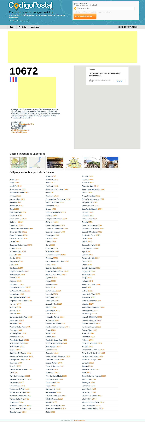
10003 (91, 212)
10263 (21, 402)
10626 (56, 320)
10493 (64, 343)
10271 (21, 337)
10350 (18, 196)
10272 (18, 350)
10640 (99, 225)
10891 (88, 251)
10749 (20, 261)
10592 (24, 232)
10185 (95, 202)
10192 (89, 278)
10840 (18, 314)
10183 (23, 386)
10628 (30, 229)
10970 (98, 301)
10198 (67, 356)
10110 (57, 297)
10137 (51, 193)
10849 (90, 281)
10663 (18, 242)
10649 (53, 330)
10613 (94, 314)
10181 (62, 366)
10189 (102, 350)
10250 (18, 258)
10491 (29, 369)
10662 (57, 301)
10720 (62, 405)
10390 (20, 363)
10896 (98, 327)
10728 (53, 288)
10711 (89, 265)
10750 (102, 199)
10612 (88, 288)
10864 (27, 376)
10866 (96, 248)
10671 (26, 193)
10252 (29, 379)
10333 (89, 261)
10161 (23, 199)
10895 (54, 242)
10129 (56, 206)
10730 (25, 235)
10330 (98, 405)
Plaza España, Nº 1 (26, 124)
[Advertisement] (72, 47)
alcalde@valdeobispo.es (20, 130)
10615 (53, 333)
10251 (24, 189)
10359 (54, 278)
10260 (102, 353)
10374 (21, 320)
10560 (92, 274)
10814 (60, 399)
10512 (64, 274)
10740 (102, 189)
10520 (57, 235)
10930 (99, 317)
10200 (53, 386)
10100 (91, 304)
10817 (91, 215)
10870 (55, 238)
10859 (62, 360)
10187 (53, 183)
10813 (26, 340)
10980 (91, 183)
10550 (90, 193)
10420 (96, 369)
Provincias (22, 27)
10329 (65, 219)
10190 (62, 225)
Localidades (35, 27)
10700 (18, 278)
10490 (63, 396)
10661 (30, 356)
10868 (22, 274)
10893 (54, 402)
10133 (18, 255)
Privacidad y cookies (79, 420)
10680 (58, 291)
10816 (97, 268)
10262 (91, 176)
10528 (18, 366)
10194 (18, 310)
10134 (94, 219)
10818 (101, 229)
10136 (20, 222)
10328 (63, 255)
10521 (15, 373)
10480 (27, 297)
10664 (102, 307)
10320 (96, 206)
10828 (92, 337)
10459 (66, 271)
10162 (65, 229)
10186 (64, 376)
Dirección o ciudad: (86, 5)
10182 (92, 382)
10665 (26, 271)
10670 (20, 225)
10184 (57, 382)
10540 (54, 307)
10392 (20, 206)
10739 (60, 363)
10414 (90, 242)
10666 (91, 179)
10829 (19, 281)
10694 (61, 379)
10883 (53, 337)
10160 (56, 186)
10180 (58, 389)
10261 (65, 340)
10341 (62, 317)
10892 (29, 353)
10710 (63, 409)
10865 (54, 215)
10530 (91, 363)
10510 (101, 356)
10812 (102, 402)
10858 (28, 409)
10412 (97, 258)
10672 (93, 392)
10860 (16, 265)
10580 (19, 304)
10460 (97, 294)
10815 (59, 268)
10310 (55, 369)
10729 (23, 212)
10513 (89, 238)
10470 (28, 405)
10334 (67, 327)
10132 (56, 196)
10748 (53, 176)
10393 (94, 389)
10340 (25, 238)
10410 (68, 199)
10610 (63, 212)
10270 (18, 248)
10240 (29, 245)
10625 (90, 291)
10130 (52, 412)
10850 (53, 281)
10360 (63, 232)
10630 (24, 333)
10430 (97, 245)
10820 (56, 222)
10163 (96, 186)
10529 (22, 294)
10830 (93, 379)
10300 (30, 317)
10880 (24, 412)
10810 (96, 310)
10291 (27, 291)
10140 (20, 268)
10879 (56, 179)
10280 (21, 284)
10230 (93, 271)
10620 (24, 219)
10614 (93, 386)
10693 (91, 340)
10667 (99, 320)
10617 (56, 251)
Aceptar (119, 81)
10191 (27, 360)
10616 (99, 232)
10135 (19, 186)
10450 (28, 288)
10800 (52, 245)
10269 (99, 343)
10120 (55, 294)
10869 (103, 376)
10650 (17, 183)
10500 (28, 396)
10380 (55, 284)
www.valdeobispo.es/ (19, 132)
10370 (55, 248)
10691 (90, 255)
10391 (91, 346)
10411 (63, 324)
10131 (58, 392)
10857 (17, 179)
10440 (66, 189)
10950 (54, 209)
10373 (100, 209)
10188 (16, 209)
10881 (20, 215)
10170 (57, 310)
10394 (62, 202)
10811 (54, 314)
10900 (97, 196)
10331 (23, 251)
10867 (26, 343)
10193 (90, 366)
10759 (55, 258)
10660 (19, 324)
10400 (98, 284)
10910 (29, 301)
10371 (22, 346)
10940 (66, 261)
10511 (90, 222)
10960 (94, 399)
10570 (54, 350)
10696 (18, 202)
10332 (27, 392)
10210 (92, 297)
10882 (20, 330)
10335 (28, 327)
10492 (26, 399)
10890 (99, 396)
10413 (21, 382)
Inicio (12, 27)
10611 (57, 373)
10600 (92, 333)
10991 (95, 330)
